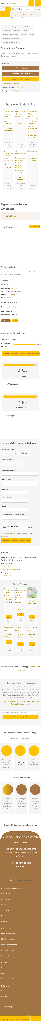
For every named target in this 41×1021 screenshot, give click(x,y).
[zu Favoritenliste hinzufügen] (3, 19)
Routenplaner (35, 226)
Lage (15, 15)
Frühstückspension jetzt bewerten (22, 353)
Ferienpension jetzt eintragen (21, 865)
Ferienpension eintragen (9, 950)
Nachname (6, 498)
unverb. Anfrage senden (21, 79)
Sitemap (4, 921)
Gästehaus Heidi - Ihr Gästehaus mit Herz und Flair (32, 137)
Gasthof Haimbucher (8, 636)
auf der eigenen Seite (21, 802)
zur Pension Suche (2, 9)
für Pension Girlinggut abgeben (6, 763)
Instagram (4, 996)
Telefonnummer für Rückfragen (13, 514)
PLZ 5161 (14, 288)
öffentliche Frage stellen (21, 717)
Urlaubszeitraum (8, 449)
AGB (2, 973)
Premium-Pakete (6, 956)
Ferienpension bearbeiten (9, 944)
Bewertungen (35, 15)
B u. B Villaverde (20, 636)
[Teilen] (33, 1018)
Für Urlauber (5, 899)
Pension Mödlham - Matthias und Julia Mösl (20, 178)
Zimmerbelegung (8, 459)
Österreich (9, 298)
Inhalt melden (22, 671)
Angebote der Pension (21, 74)
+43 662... (12, 87)
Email (4, 506)
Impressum (5, 968)
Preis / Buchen (21, 68)
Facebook (4, 991)
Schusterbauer (8, 166)
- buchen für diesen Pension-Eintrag (35, 803)
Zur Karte (6, 566)
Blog (2, 916)
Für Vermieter (5, 893)
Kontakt (15, 321)
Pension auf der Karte (11, 83)
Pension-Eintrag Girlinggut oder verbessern (7, 805)
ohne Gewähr (35, 667)
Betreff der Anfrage (8, 470)
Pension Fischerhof (9, 129)
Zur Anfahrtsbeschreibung (11, 569)
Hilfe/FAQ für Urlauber (8, 939)
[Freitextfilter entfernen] (31, 3)
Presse (3, 905)
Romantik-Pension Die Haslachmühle (32, 160)
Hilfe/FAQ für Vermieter (9, 933)
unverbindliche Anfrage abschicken (16, 541)
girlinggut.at (16, 91)
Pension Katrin (32, 636)
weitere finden (20, 762)
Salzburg (14, 294)
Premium (36, 106)
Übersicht (5, 15)
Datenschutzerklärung (11, 534)
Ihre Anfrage (6, 479)
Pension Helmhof (21, 122)
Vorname (5, 489)
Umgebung (10, 216)
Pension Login (8, 1007)
